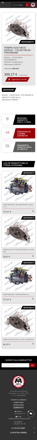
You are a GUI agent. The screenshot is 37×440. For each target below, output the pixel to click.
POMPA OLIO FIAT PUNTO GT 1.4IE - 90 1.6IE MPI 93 (18, 339)
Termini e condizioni (18, 400)
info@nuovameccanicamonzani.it (19, 419)
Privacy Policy (18, 405)
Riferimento (8, 69)
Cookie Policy (19, 402)
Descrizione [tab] (8, 90)
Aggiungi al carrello (17, 79)
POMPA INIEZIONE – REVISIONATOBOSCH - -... (17, 294)
